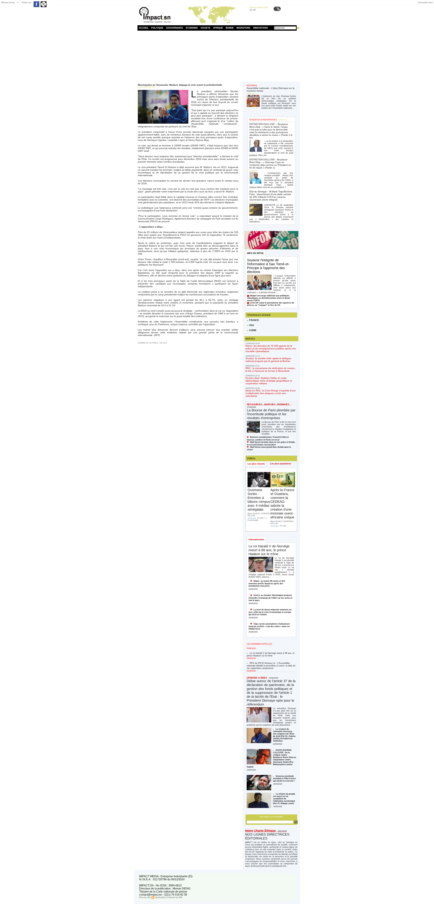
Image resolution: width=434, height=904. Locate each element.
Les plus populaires (280, 463)
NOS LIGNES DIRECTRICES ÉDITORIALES (267, 836)
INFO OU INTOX (255, 253)
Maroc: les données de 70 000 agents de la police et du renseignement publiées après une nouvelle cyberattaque (270, 348)
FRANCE (253, 320)
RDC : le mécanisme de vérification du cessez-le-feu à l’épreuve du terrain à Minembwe (270, 369)
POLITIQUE (157, 28)
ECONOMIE (192, 28)
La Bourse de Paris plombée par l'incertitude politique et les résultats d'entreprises (271, 414)
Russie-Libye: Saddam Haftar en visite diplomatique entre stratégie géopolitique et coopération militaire (268, 381)
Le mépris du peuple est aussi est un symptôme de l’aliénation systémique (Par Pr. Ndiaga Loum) (284, 799)
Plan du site (144, 897)
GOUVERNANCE (174, 28)
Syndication (160, 897)
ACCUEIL (144, 28)
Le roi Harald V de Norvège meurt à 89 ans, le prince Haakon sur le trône (269, 550)
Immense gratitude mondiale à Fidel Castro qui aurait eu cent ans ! (284, 778)
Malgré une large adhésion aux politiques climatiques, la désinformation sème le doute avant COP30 (268, 298)
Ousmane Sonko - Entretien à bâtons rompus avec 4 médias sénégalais (259, 499)
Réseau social (7, 2)
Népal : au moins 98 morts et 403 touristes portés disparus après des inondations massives (267, 583)
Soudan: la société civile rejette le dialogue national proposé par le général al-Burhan (268, 359)
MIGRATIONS (243, 28)
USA (251, 325)
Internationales (256, 539)
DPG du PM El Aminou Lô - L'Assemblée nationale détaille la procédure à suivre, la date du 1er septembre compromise (271, 659)
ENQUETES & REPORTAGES (263, 120)
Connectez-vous (425, 2)
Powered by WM (174, 897)
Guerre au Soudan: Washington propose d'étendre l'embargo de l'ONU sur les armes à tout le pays (270, 597)
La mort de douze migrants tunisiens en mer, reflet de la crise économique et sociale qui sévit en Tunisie (270, 612)
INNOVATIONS (260, 28)
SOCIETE (205, 28)
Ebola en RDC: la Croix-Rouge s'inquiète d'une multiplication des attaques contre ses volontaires (270, 393)
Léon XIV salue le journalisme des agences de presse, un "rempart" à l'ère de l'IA (270, 304)
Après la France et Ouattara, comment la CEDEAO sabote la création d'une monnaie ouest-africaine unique (282, 503)
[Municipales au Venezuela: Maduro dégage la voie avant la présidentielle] (163, 91)
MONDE (230, 28)
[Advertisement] (217, 56)
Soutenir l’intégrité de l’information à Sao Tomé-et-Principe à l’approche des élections (268, 266)
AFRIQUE (218, 28)
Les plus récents (256, 463)
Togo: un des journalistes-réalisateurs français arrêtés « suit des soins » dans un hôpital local (269, 626)
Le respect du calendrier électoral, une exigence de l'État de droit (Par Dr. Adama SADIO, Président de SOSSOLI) (284, 735)
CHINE (252, 330)
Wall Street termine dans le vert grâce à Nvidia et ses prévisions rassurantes (271, 443)
